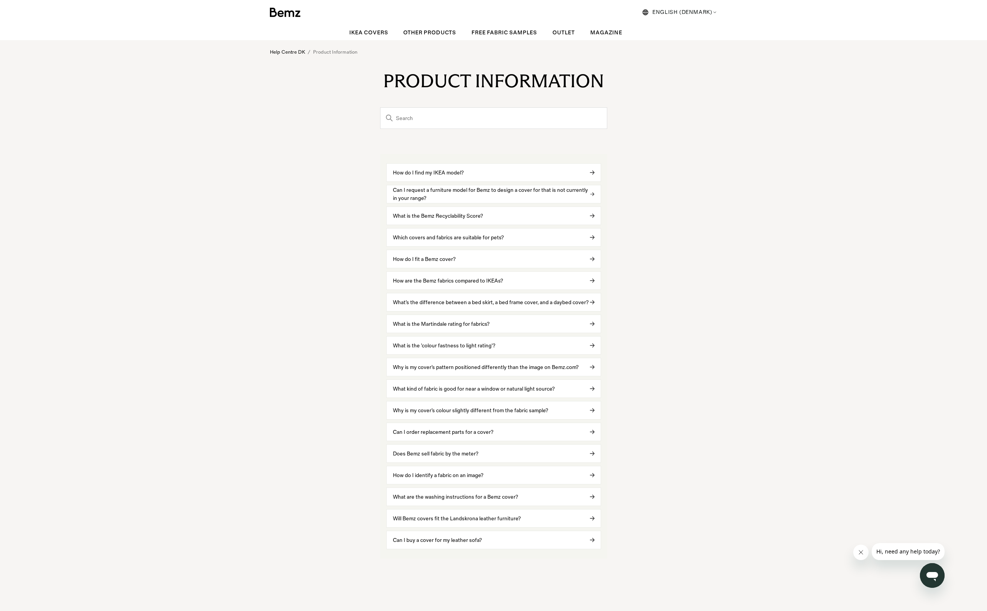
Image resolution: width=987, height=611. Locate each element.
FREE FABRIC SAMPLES (504, 32)
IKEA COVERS (368, 32)
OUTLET (563, 32)
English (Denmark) (682, 12)
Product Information (335, 52)
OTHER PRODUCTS (429, 32)
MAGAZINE (606, 32)
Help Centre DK (287, 52)
